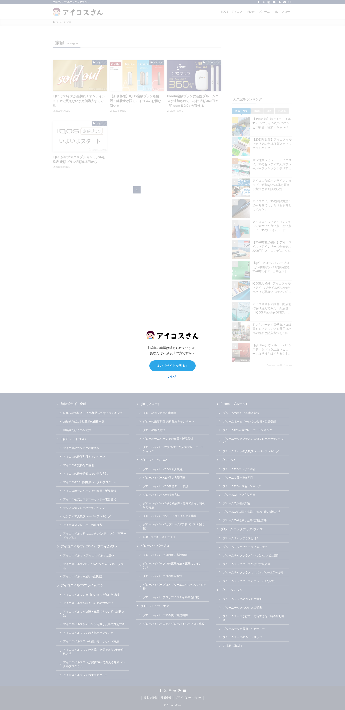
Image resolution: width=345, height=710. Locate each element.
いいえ (172, 376)
